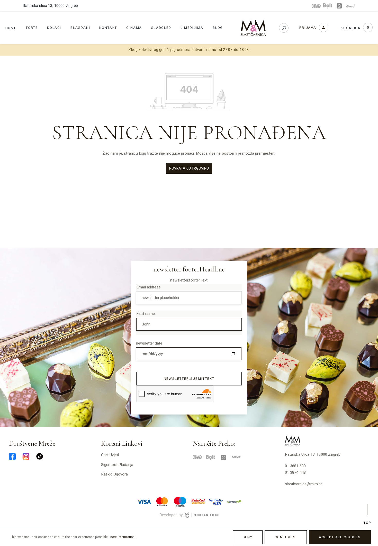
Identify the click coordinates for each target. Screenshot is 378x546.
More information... (123, 537)
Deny (248, 537)
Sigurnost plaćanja (117, 465)
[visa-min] (144, 501)
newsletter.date (149, 343)
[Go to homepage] (253, 28)
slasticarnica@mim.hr (303, 484)
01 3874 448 (295, 472)
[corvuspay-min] (234, 501)
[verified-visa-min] (216, 501)
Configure (286, 537)
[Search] (284, 28)
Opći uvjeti (110, 455)
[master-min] (162, 501)
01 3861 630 (295, 466)
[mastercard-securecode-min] (198, 501)
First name (145, 313)
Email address (148, 287)
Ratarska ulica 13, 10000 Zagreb (50, 5)
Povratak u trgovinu (189, 168)
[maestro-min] (180, 501)
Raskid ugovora (114, 474)
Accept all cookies (340, 537)
